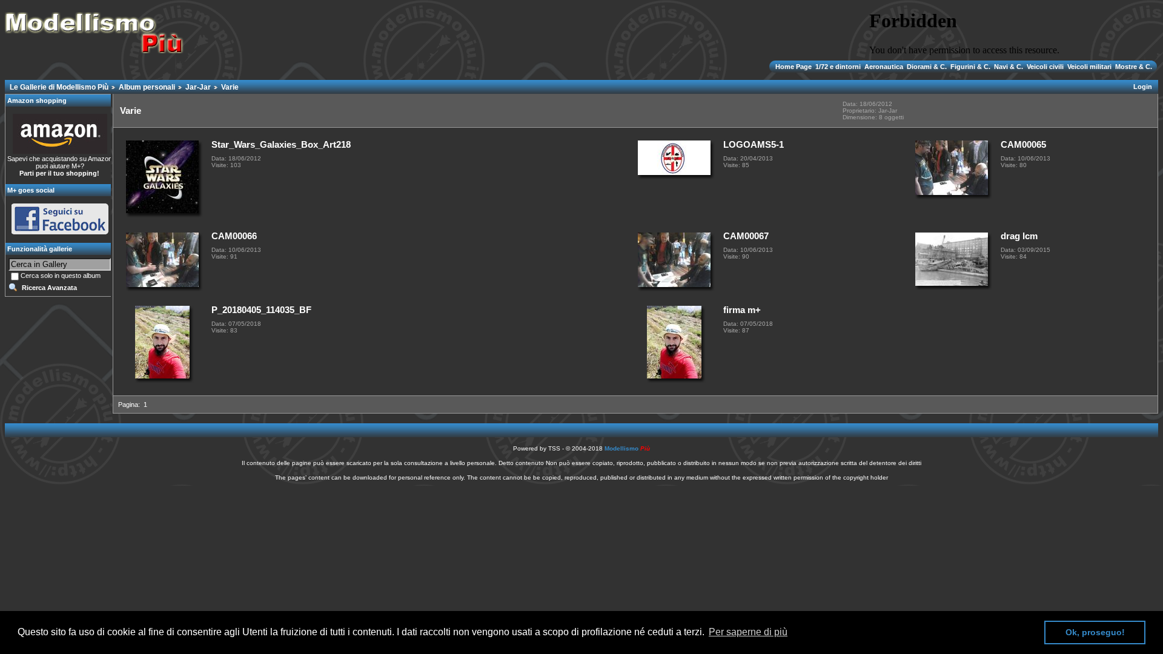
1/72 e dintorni (838, 66)
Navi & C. (1008, 66)
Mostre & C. (1132, 66)
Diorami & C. (927, 66)
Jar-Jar (198, 87)
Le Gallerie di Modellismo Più (59, 87)
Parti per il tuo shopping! (59, 173)
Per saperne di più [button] (748, 632)
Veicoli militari (1089, 66)
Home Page (794, 66)
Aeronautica (884, 66)
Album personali (147, 87)
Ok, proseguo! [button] (1095, 632)
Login (1142, 86)
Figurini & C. (970, 66)
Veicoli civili (1045, 66)
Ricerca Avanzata (49, 287)
